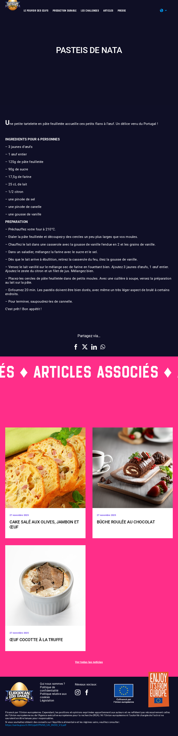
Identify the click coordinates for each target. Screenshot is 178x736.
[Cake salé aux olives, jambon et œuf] (45, 467)
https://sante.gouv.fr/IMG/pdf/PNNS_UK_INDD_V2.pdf (35, 724)
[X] (84, 347)
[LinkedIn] (94, 347)
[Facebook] (75, 347)
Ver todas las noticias (89, 662)
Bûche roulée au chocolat (126, 522)
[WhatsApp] (103, 347)
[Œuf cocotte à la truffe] (45, 585)
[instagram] (77, 692)
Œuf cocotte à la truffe (36, 639)
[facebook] (87, 692)
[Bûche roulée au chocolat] (132, 467)
